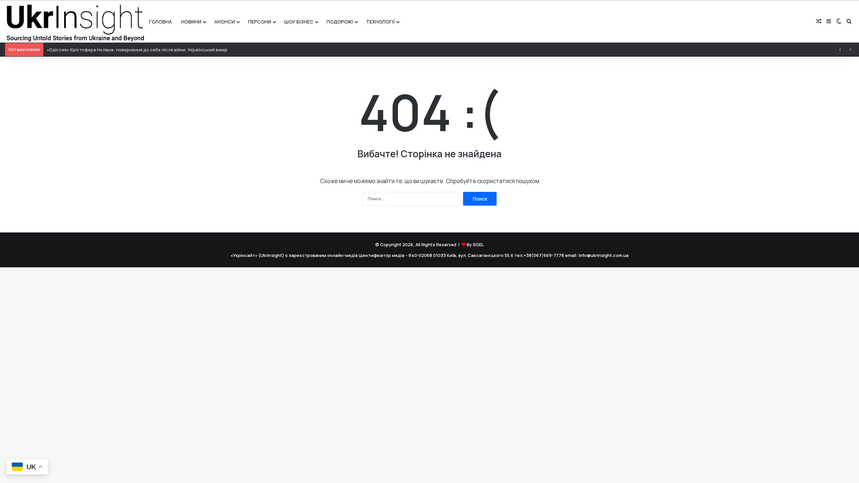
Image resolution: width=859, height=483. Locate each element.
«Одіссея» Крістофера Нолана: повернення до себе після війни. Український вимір (137, 50)
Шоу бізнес (298, 21)
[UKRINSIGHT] (74, 21)
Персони (259, 21)
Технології (380, 21)
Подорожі (339, 21)
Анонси (224, 21)
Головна (160, 21)
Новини (191, 21)
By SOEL (475, 244)
